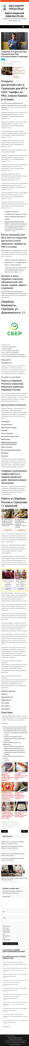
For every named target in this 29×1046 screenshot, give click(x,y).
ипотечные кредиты (13, 822)
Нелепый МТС (6, 1026)
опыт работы (5, 824)
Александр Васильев (15, 62)
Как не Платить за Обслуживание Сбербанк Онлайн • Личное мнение (12, 859)
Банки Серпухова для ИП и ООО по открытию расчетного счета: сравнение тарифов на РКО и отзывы (15, 732)
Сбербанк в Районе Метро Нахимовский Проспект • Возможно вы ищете (14, 879)
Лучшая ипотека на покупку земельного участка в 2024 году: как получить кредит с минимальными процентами (15, 982)
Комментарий (7, 896)
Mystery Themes (19, 1036)
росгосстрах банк (15, 824)
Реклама (23, 1042)
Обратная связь (15, 1042)
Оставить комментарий (8, 63)
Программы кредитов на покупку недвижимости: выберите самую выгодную (15, 989)
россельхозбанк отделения (8, 826)
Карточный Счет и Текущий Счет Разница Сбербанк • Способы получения (12, 847)
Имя (4, 911)
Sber (3, 59)
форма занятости (6, 828)
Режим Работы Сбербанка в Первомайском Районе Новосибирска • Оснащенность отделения (6, 831)
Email (4, 918)
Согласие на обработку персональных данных (15, 1041)
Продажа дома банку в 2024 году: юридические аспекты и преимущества (15, 975)
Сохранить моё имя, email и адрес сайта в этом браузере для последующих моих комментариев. (7, 933)
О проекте (8, 1042)
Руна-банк (6, 760)
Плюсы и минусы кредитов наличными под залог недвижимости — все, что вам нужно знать (15, 969)
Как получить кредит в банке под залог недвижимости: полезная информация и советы (15, 963)
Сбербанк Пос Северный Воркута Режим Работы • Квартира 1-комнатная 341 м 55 (25, 831)
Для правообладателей (15, 1044)
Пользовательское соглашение (15, 1039)
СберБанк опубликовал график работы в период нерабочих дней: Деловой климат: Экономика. (14, 752)
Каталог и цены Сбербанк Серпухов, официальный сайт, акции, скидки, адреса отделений (14, 738)
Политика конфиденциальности (15, 1037)
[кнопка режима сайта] (23, 27)
